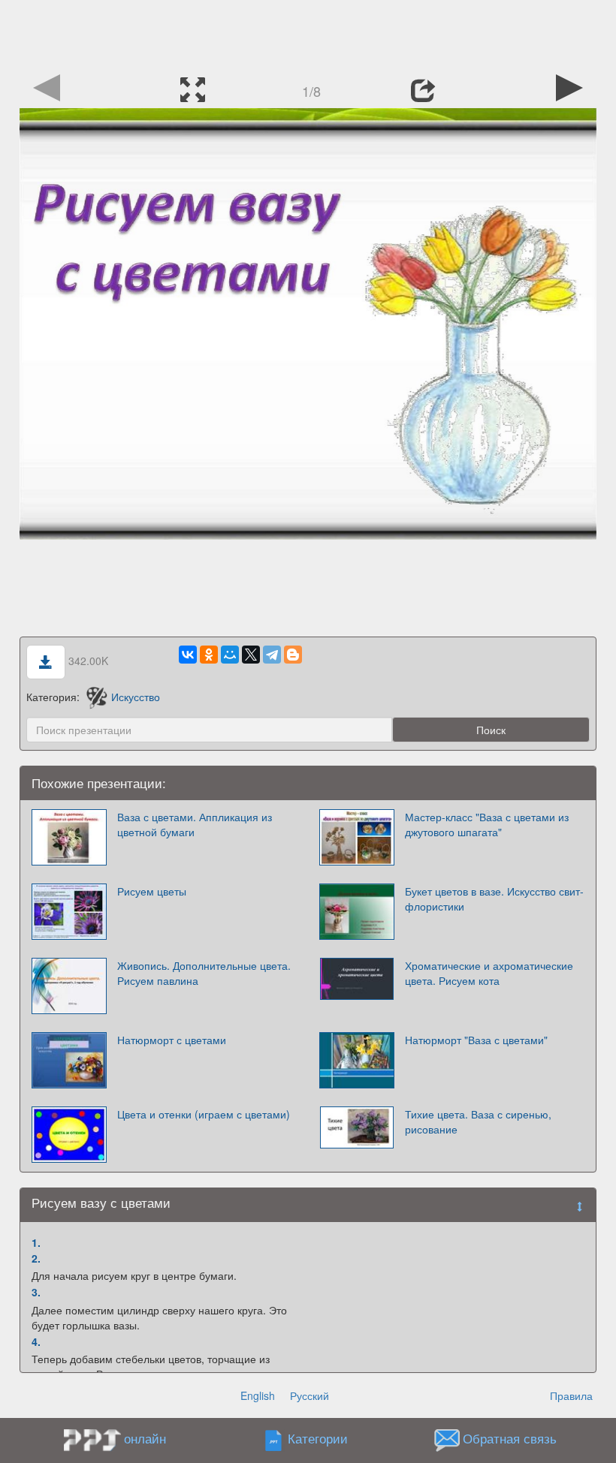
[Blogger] (293, 655)
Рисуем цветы (151, 891)
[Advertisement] (308, 34)
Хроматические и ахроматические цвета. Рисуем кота (489, 973)
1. (36, 1242)
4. (36, 1341)
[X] (251, 655)
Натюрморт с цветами (171, 1039)
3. (36, 1291)
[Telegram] (272, 655)
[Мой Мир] (230, 655)
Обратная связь (510, 1439)
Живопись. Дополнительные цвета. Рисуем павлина (204, 973)
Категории (318, 1439)
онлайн (145, 1438)
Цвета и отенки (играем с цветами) (203, 1113)
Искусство (135, 696)
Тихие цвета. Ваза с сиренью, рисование (478, 1121)
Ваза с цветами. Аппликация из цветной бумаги (194, 824)
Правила (571, 1395)
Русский (309, 1395)
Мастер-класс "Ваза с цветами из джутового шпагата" (487, 824)
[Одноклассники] (209, 655)
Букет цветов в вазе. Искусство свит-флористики (494, 899)
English (257, 1395)
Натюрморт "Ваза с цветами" (476, 1039)
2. (36, 1258)
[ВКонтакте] (188, 655)
